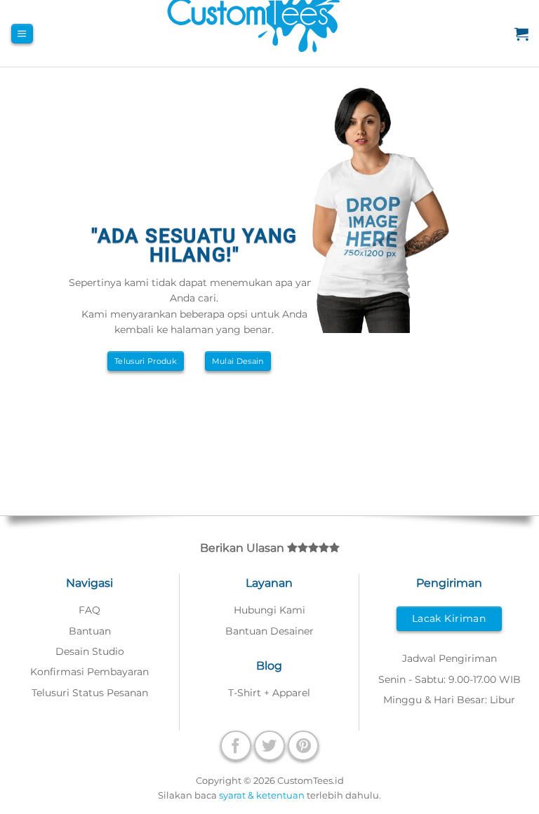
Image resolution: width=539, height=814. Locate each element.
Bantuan (90, 631)
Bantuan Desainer (269, 631)
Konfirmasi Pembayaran (89, 671)
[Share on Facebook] (235, 746)
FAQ (89, 610)
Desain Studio (89, 651)
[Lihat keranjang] (521, 33)
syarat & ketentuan (262, 795)
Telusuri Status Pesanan (90, 692)
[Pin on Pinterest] (303, 746)
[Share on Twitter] (269, 746)
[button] (21, 33)
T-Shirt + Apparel (269, 692)
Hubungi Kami (269, 610)
